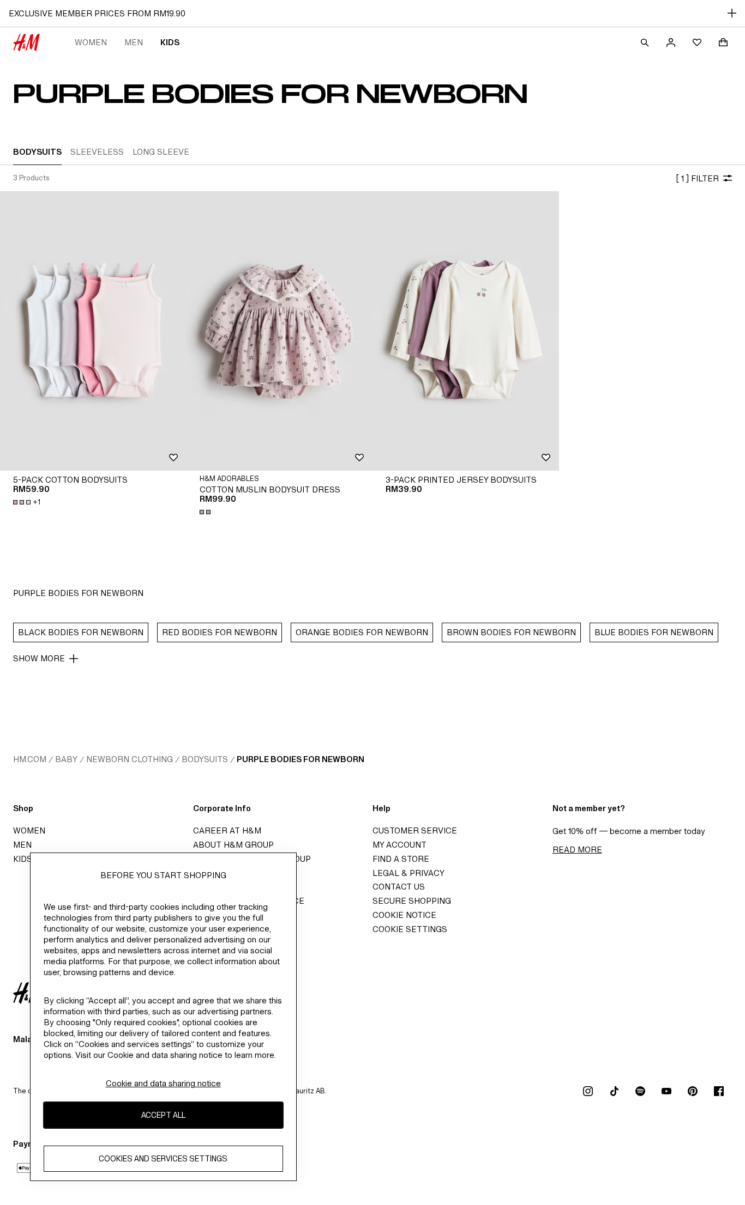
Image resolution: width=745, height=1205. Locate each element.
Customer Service (414, 830)
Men (133, 42)
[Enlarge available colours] (206, 512)
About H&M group (233, 844)
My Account (399, 844)
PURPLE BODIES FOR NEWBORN (300, 759)
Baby (66, 759)
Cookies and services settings (163, 1158)
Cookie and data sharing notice (163, 1083)
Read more (577, 849)
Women (91, 42)
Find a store (400, 858)
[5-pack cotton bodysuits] (93, 330)
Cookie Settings (409, 929)
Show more (39, 658)
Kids (169, 42)
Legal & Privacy (408, 873)
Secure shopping (411, 900)
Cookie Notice (404, 915)
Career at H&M (227, 830)
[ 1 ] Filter (697, 178)
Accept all (163, 1114)
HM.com (29, 759)
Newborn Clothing (129, 759)
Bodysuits (205, 759)
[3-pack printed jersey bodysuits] (465, 330)
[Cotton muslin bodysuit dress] (280, 330)
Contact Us (398, 886)
